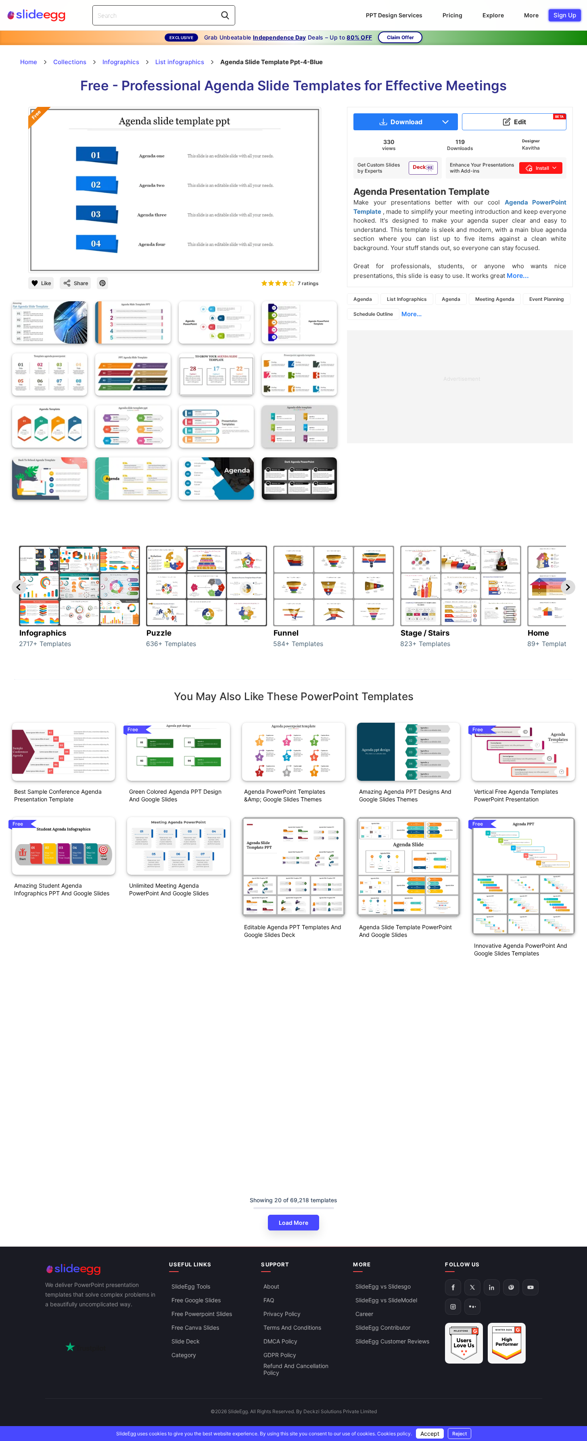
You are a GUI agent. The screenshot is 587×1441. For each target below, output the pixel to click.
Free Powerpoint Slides (201, 1314)
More (531, 15)
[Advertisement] (460, 386)
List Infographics (407, 299)
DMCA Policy (280, 1341)
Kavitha (531, 148)
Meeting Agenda (494, 299)
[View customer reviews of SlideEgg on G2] (507, 1343)
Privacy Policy (282, 1314)
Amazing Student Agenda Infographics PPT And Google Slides (61, 889)
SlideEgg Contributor (382, 1327)
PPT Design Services (394, 15)
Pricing (452, 15)
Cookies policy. (394, 1434)
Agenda (362, 299)
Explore (493, 15)
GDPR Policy (279, 1355)
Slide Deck (185, 1341)
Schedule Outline (373, 314)
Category (183, 1355)
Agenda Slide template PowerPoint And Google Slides (405, 931)
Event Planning (546, 299)
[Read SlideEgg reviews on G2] (464, 1343)
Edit (539, 120)
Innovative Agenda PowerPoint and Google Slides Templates (520, 949)
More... (411, 314)
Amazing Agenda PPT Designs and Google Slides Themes (405, 795)
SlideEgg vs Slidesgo (383, 1286)
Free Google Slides (196, 1300)
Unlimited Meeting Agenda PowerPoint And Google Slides (169, 889)
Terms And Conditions (292, 1327)
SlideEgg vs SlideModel (386, 1300)
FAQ (268, 1300)
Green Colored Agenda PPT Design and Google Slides (175, 795)
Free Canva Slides (195, 1327)
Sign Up (565, 15)
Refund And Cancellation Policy (295, 1369)
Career (364, 1314)
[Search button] (225, 15)
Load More (293, 1222)
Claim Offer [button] (400, 37)
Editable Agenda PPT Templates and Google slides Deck (292, 931)
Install (542, 168)
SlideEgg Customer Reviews (392, 1341)
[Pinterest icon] (102, 283)
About (271, 1286)
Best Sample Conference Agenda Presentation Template (58, 795)
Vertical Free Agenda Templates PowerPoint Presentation (516, 795)
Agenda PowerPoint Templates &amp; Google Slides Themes (284, 795)
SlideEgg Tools (190, 1286)
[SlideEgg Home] (101, 1269)
